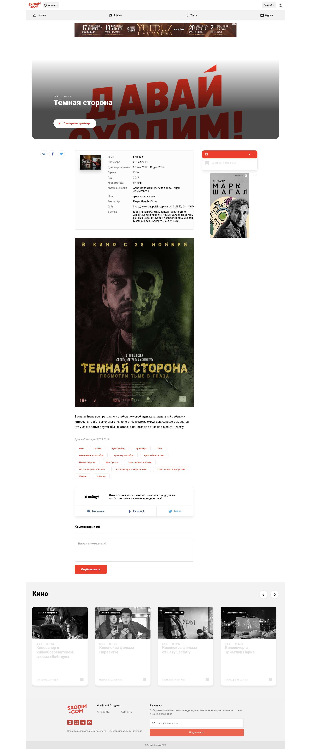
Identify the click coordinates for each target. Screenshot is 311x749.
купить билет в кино (154, 455)
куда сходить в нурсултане (171, 469)
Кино (56, 96)
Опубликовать (90, 569)
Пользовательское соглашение (125, 731)
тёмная (82, 476)
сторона (101, 476)
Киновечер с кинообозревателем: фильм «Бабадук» (55, 652)
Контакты (127, 711)
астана (97, 448)
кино (81, 448)
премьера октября (123, 455)
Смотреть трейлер (77, 123)
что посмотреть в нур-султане (131, 469)
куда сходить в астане (139, 462)
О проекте (103, 711)
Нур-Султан (112, 462)
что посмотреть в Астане (92, 469)
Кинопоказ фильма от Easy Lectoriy (179, 650)
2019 (159, 448)
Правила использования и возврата (86, 731)
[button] (263, 594)
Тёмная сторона (87, 462)
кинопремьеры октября (91, 455)
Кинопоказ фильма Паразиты (116, 650)
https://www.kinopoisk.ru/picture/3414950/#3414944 (164, 206)
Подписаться (196, 732)
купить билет (118, 448)
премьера (141, 448)
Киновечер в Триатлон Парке (240, 650)
